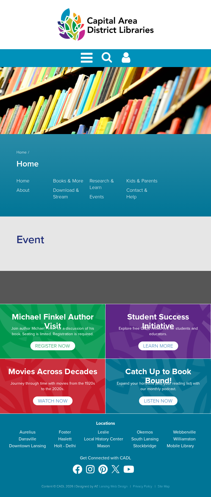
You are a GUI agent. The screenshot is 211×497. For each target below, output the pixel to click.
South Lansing (145, 439)
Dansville (27, 439)
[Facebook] (77, 466)
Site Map (164, 486)
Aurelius (27, 432)
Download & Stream (66, 193)
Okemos (145, 432)
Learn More (158, 346)
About (22, 190)
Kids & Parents (141, 181)
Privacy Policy (142, 486)
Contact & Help (137, 193)
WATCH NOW (53, 401)
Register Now (52, 346)
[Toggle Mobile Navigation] (88, 58)
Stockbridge (144, 446)
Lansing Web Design (113, 486)
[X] (116, 466)
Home (21, 152)
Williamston (184, 439)
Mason (103, 446)
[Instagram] (90, 466)
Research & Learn (102, 184)
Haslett (65, 439)
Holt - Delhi (65, 446)
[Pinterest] (103, 466)
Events (97, 197)
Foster (65, 432)
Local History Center (103, 439)
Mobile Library (180, 446)
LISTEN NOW (158, 401)
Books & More (68, 181)
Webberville (184, 432)
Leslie (103, 432)
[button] (107, 59)
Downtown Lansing (27, 446)
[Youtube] (128, 466)
